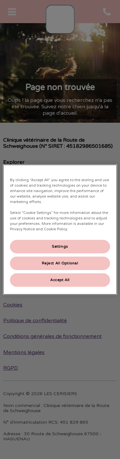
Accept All (60, 280)
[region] (60, 229)
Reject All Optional (60, 263)
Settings (60, 246)
